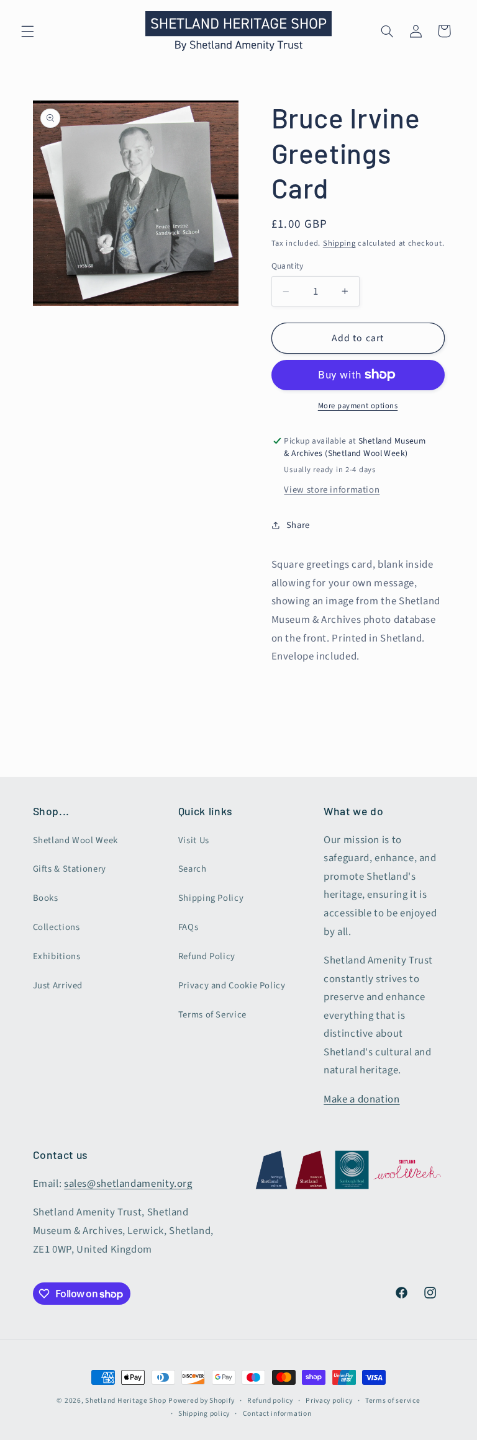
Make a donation (361, 1099)
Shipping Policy (210, 898)
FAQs (188, 927)
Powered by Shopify (201, 1400)
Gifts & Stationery (69, 868)
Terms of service (392, 1400)
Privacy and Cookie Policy (232, 985)
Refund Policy (206, 956)
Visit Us (193, 840)
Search (192, 868)
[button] (27, 31)
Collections (56, 927)
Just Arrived (58, 985)
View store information (331, 489)
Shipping (339, 243)
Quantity (287, 266)
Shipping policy (204, 1413)
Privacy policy (329, 1400)
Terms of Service (212, 1014)
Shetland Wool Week (75, 840)
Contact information (277, 1413)
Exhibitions (57, 956)
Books (45, 898)
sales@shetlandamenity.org (128, 1183)
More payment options (358, 405)
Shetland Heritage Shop (125, 1400)
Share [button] (298, 525)
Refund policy (270, 1400)
